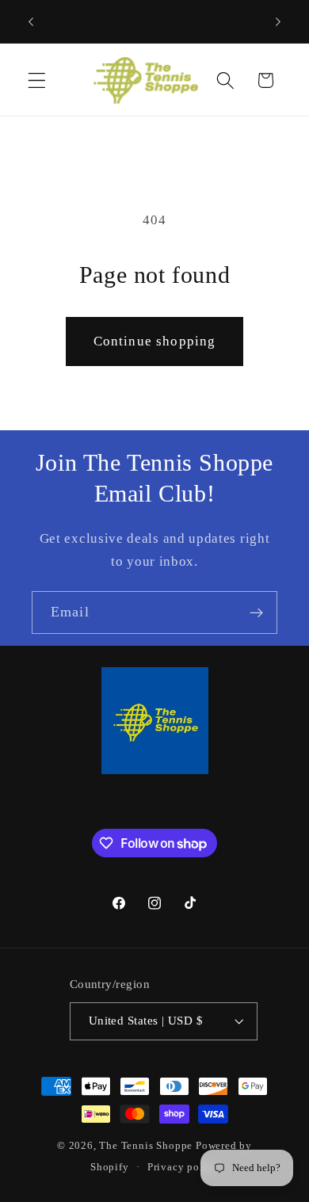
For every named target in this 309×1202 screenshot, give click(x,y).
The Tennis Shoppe (146, 1145)
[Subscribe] (256, 612)
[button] (37, 80)
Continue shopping (154, 341)
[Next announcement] (278, 21)
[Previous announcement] (30, 21)
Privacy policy (183, 1167)
